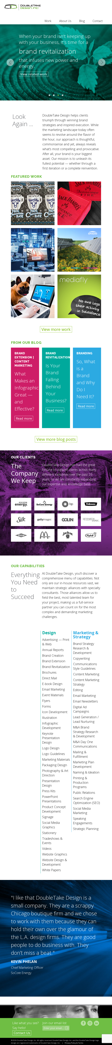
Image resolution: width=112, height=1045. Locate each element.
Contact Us (22, 1033)
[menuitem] (48, 21)
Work (47, 21)
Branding (84, 353)
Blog (82, 21)
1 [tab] (49, 95)
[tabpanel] (56, 62)
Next (101, 62)
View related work (33, 74)
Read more (24, 418)
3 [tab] (58, 95)
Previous (10, 62)
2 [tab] (53, 95)
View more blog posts (56, 439)
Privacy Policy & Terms (74, 1043)
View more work (56, 329)
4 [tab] (62, 95)
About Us (65, 21)
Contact (98, 21)
